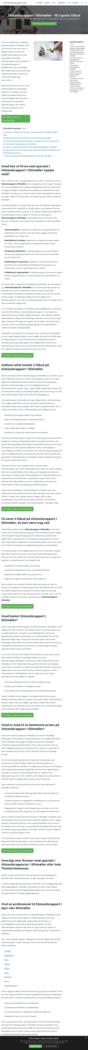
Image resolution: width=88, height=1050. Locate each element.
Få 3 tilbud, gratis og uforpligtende (44, 24)
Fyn (54, 3)
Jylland (47, 3)
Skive (6, 973)
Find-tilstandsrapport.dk (14, 2)
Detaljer (62, 1042)
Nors (6, 959)
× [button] (86, 1037)
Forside (39, 3)
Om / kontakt (73, 3)
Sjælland (61, 3)
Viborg (7, 968)
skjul (24, 129)
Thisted (7, 951)
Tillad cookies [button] (35, 1046)
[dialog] (44, 1043)
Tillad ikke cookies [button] (51, 1046)
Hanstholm (9, 955)
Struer (7, 964)
